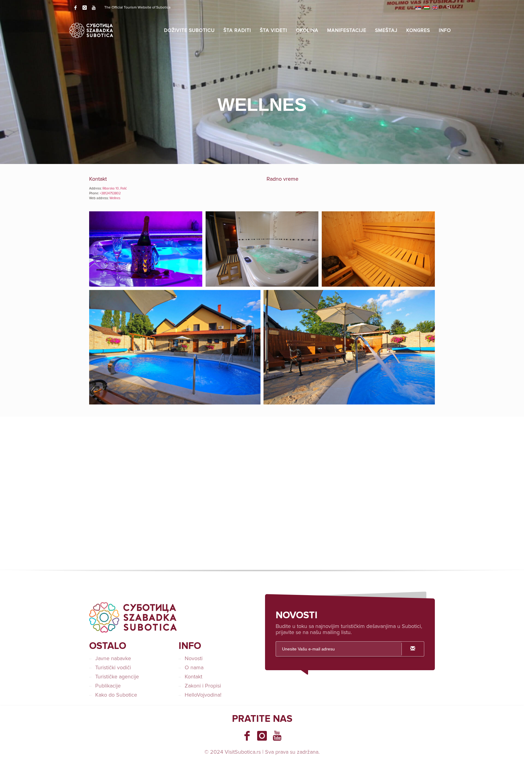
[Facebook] (75, 7)
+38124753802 (110, 193)
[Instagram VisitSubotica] (262, 735)
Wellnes (114, 198)
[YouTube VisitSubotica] (277, 735)
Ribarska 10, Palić (114, 188)
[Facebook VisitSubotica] (246, 735)
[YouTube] (93, 7)
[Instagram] (84, 7)
